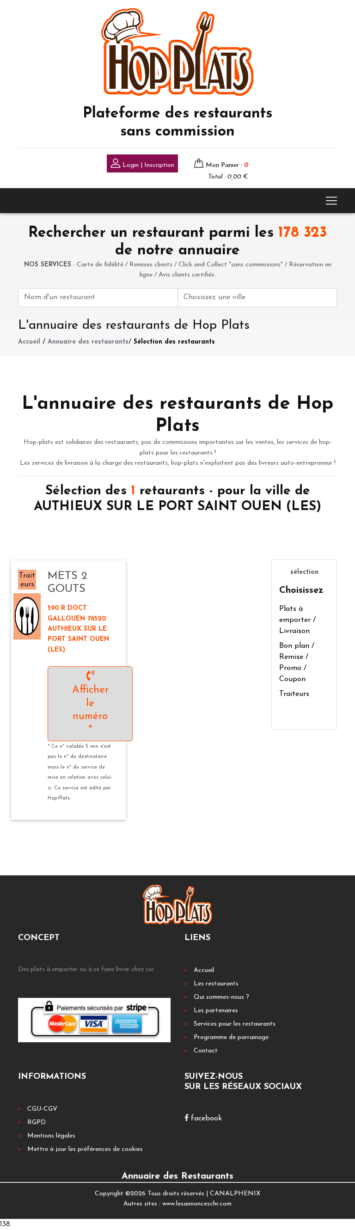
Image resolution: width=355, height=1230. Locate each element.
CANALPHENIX (235, 1193)
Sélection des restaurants (174, 341)
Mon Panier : (227, 165)
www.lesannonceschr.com (197, 1203)
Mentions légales (51, 1135)
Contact (206, 1050)
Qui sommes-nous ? (221, 997)
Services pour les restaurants (234, 1024)
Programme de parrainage (231, 1037)
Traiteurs (294, 694)
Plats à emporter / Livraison (297, 620)
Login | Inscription (147, 165)
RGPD (36, 1122)
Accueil (29, 341)
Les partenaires (216, 1010)
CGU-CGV (42, 1109)
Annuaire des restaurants (88, 341)
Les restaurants (216, 983)
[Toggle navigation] (331, 200)
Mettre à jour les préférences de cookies (85, 1149)
